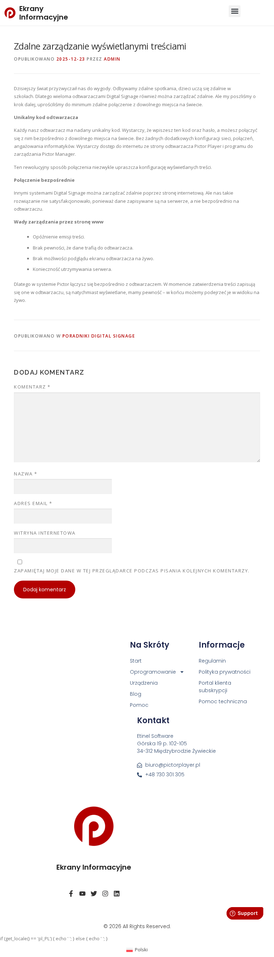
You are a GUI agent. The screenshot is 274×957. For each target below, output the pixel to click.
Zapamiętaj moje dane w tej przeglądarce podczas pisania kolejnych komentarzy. (132, 570)
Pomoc (139, 705)
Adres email (33, 503)
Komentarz (32, 387)
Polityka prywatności (224, 671)
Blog (135, 694)
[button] (234, 11)
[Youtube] (82, 893)
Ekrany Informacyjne (43, 13)
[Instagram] (105, 893)
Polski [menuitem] (141, 949)
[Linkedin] (116, 893)
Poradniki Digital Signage (98, 336)
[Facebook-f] (71, 893)
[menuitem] (137, 949)
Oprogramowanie (153, 671)
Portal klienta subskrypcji (215, 686)
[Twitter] (94, 893)
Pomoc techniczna (223, 701)
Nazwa (25, 473)
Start (136, 660)
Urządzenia (144, 682)
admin (112, 59)
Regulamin (212, 660)
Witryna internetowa (45, 533)
